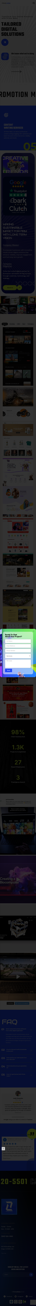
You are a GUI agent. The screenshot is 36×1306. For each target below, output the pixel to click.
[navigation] (3, 1148)
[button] (33, 631)
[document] (18, 653)
